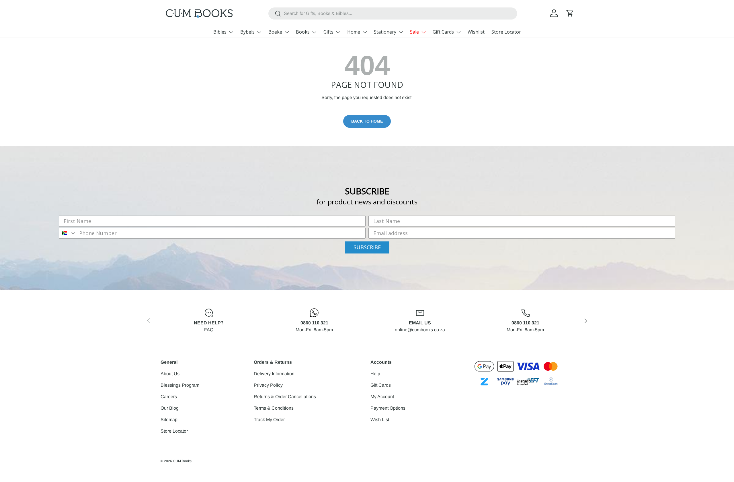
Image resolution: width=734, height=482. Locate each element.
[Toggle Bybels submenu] (259, 32)
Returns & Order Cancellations (285, 396)
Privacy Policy (268, 385)
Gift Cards (443, 32)
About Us (170, 373)
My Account (382, 396)
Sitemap (169, 419)
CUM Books (182, 461)
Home (353, 32)
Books (303, 32)
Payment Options (387, 408)
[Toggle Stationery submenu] (400, 32)
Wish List (379, 419)
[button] (570, 13)
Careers (169, 396)
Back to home (367, 121)
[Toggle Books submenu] (314, 32)
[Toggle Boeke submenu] (286, 32)
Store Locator (506, 32)
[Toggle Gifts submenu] (338, 32)
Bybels (247, 32)
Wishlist (476, 32)
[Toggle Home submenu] (364, 32)
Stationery (385, 32)
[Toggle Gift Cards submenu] (458, 32)
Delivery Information (274, 373)
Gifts (328, 32)
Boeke (275, 32)
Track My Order (269, 419)
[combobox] (393, 13)
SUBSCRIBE (367, 247)
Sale (414, 32)
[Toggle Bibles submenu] (231, 32)
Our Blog (170, 408)
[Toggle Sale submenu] (423, 32)
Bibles (220, 32)
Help (375, 373)
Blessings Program (180, 385)
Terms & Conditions (274, 408)
